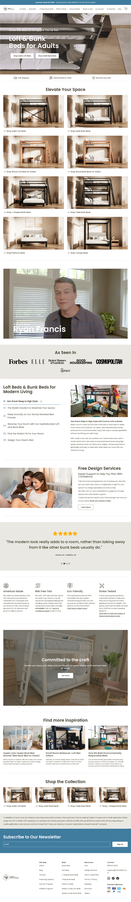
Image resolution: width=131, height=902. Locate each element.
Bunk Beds (32, 9)
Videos (87, 893)
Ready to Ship (88, 9)
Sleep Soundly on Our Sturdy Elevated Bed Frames (30, 416)
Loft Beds (22, 9)
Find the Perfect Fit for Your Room (26, 433)
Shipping (87, 884)
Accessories (99, 9)
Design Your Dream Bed (20, 440)
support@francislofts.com (117, 871)
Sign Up (120, 844)
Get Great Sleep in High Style (22, 401)
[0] (126, 9)
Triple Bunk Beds (68, 879)
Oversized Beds (74, 9)
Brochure (88, 888)
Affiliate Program (46, 888)
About (41, 865)
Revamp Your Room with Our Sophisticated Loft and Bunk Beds (33, 425)
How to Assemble (91, 875)
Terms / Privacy (90, 879)
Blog (119, 9)
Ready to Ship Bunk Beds (71, 893)
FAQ (86, 865)
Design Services (90, 870)
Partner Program (46, 884)
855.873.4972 (112, 865)
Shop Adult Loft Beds (22, 56)
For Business (111, 9)
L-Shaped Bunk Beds (46, 9)
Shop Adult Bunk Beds (47, 56)
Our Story (66, 675)
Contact (42, 875)
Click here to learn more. (77, 608)
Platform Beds (61, 9)
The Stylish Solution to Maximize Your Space (31, 407)
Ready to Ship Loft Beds (71, 888)
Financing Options (46, 879)
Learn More (86, 507)
